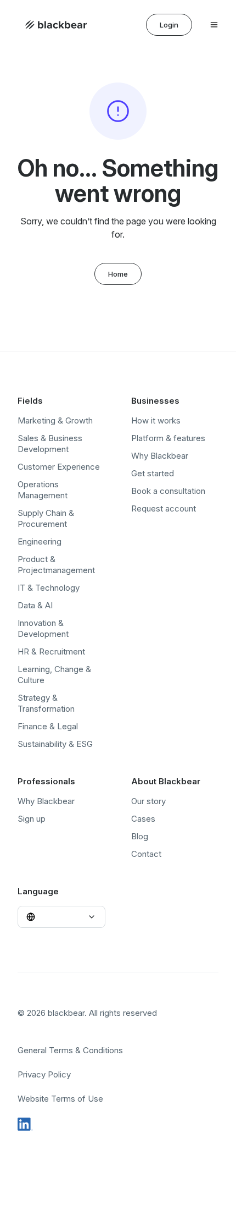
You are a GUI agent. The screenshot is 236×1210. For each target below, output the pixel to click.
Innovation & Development (43, 628)
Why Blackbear (159, 455)
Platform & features (168, 438)
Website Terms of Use (60, 1098)
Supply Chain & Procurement (46, 518)
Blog (139, 836)
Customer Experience (59, 466)
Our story (148, 801)
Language (38, 891)
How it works (156, 420)
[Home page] (56, 24)
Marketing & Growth (55, 420)
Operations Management (43, 490)
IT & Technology (49, 587)
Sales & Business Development (50, 443)
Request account (163, 508)
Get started (152, 473)
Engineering (39, 541)
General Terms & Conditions (70, 1050)
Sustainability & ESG (55, 744)
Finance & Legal (48, 726)
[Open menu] (214, 25)
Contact (146, 854)
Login (169, 24)
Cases (143, 818)
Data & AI (35, 605)
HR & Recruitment (51, 651)
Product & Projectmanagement (56, 564)
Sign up (32, 818)
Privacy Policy (44, 1074)
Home (118, 274)
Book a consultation (168, 491)
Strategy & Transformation (46, 703)
